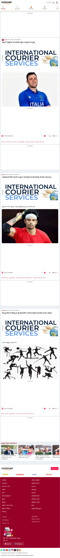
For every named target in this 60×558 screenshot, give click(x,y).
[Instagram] (12, 550)
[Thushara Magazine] (34, 474)
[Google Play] (19, 543)
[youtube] (6, 550)
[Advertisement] (30, 26)
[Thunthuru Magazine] (49, 474)
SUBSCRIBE (55, 468)
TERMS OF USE (35, 522)
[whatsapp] (1, 550)
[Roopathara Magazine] (20, 474)
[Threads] (17, 550)
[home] (6, 2)
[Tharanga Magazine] (5, 474)
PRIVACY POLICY (36, 519)
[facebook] (4, 550)
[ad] (31, 58)
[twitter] (15, 550)
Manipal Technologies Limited (24, 555)
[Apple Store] (8, 543)
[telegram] (9, 550)
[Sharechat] (20, 550)
